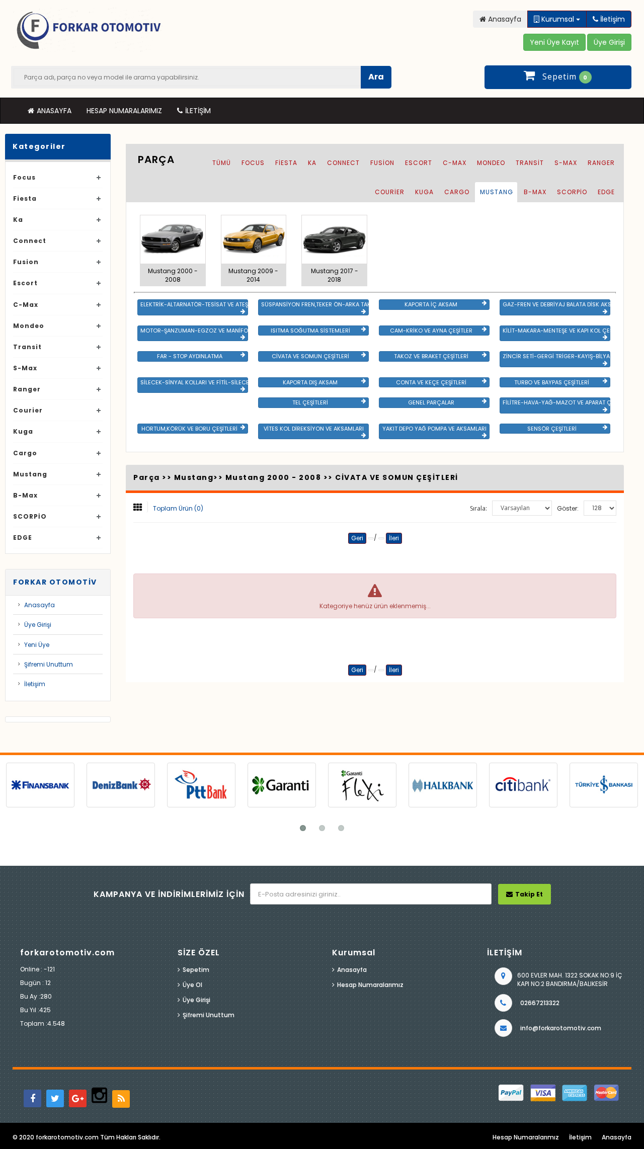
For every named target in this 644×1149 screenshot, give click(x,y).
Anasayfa (54, 111)
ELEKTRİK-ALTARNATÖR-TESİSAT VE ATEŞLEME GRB (194, 304)
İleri (394, 538)
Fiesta (25, 198)
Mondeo (28, 325)
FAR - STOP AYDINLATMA (189, 356)
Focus (24, 177)
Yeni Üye (36, 644)
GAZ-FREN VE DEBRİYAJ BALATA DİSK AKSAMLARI (556, 304)
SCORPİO (30, 516)
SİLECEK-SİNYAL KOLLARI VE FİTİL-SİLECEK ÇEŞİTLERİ (194, 382)
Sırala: (478, 508)
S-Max (25, 368)
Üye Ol (192, 984)
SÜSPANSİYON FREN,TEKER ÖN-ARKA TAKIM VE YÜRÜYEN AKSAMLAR (315, 304)
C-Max (25, 304)
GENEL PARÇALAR (431, 402)
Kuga (23, 431)
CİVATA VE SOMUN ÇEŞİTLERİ (310, 356)
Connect (29, 240)
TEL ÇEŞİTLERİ (310, 402)
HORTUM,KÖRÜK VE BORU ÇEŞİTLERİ (189, 429)
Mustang (30, 474)
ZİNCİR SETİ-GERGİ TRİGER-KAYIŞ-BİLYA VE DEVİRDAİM (556, 356)
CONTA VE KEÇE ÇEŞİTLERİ (431, 382)
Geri (357, 538)
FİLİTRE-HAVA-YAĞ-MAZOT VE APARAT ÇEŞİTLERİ (556, 402)
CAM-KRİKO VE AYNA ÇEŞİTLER (431, 330)
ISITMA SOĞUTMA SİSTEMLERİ (310, 330)
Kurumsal (557, 19)
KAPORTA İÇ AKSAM (431, 304)
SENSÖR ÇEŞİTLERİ (552, 429)
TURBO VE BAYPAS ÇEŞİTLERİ (551, 382)
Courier (28, 410)
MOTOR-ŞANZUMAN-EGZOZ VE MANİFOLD (194, 330)
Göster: (568, 508)
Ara (376, 77)
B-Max (25, 495)
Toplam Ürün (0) (178, 508)
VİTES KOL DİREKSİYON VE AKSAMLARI (314, 429)
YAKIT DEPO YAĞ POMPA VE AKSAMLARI (434, 429)
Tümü (221, 162)
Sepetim (196, 969)
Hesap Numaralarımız (124, 111)
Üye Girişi (37, 624)
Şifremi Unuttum (48, 664)
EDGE (22, 537)
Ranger (27, 389)
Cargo (25, 453)
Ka (18, 219)
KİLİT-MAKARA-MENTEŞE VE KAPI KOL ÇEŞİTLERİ (556, 330)
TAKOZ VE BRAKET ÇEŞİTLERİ (431, 356)
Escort (25, 283)
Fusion (26, 262)
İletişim (198, 111)
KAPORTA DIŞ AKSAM (310, 382)
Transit (27, 347)
